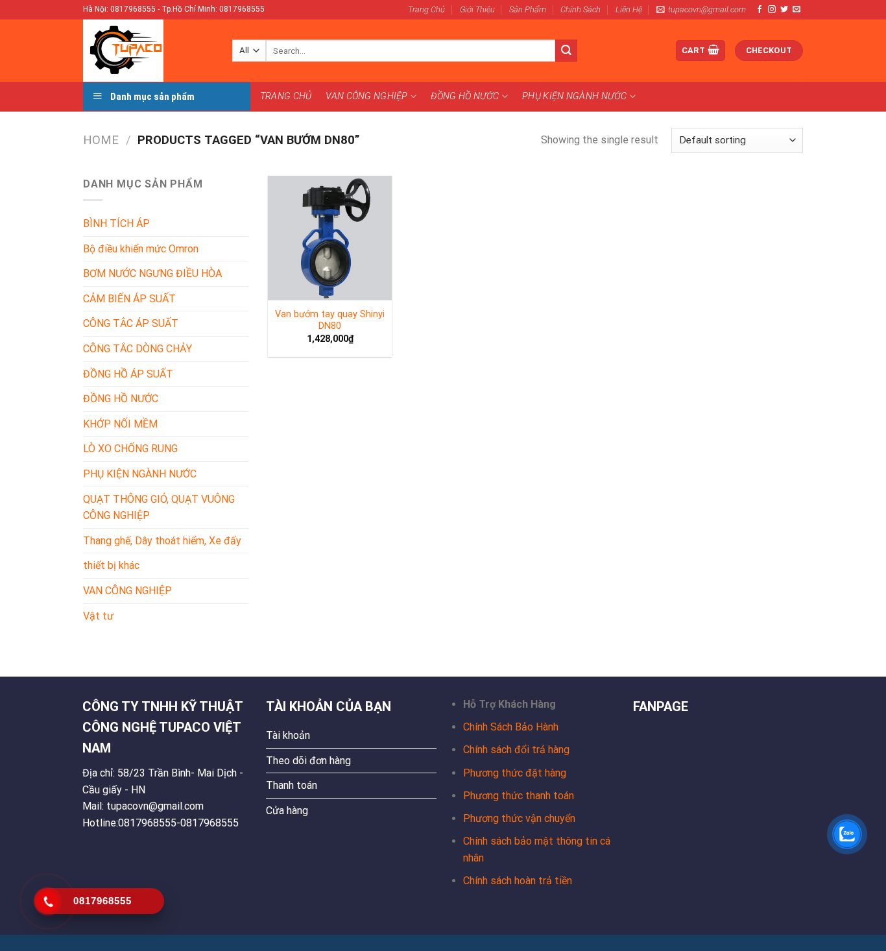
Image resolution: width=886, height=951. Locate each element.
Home (101, 140)
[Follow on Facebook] (759, 9)
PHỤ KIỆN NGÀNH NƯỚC (574, 96)
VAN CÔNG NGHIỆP (366, 96)
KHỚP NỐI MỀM (120, 424)
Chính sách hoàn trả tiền (517, 880)
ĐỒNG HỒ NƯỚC (465, 96)
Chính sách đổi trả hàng (516, 749)
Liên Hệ (629, 9)
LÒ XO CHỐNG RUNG (130, 448)
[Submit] (566, 51)
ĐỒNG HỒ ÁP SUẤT (128, 374)
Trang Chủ (426, 9)
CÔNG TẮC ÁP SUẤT (130, 323)
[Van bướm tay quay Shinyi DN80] (330, 238)
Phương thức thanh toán (518, 795)
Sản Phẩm (527, 9)
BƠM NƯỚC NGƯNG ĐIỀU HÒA (152, 273)
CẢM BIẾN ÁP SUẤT (129, 299)
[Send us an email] (796, 9)
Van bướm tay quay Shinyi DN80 (330, 320)
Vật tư (98, 616)
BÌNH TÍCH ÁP (116, 223)
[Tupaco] (148, 50)
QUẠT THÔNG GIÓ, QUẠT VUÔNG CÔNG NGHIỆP (159, 507)
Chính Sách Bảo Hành (510, 727)
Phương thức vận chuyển (519, 818)
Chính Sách (580, 9)
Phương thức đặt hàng (514, 773)
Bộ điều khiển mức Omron (140, 249)
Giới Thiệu (477, 9)
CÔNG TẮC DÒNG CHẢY (137, 349)
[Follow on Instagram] (772, 9)
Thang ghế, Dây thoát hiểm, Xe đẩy (162, 541)
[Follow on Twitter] (784, 9)
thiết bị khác (111, 565)
